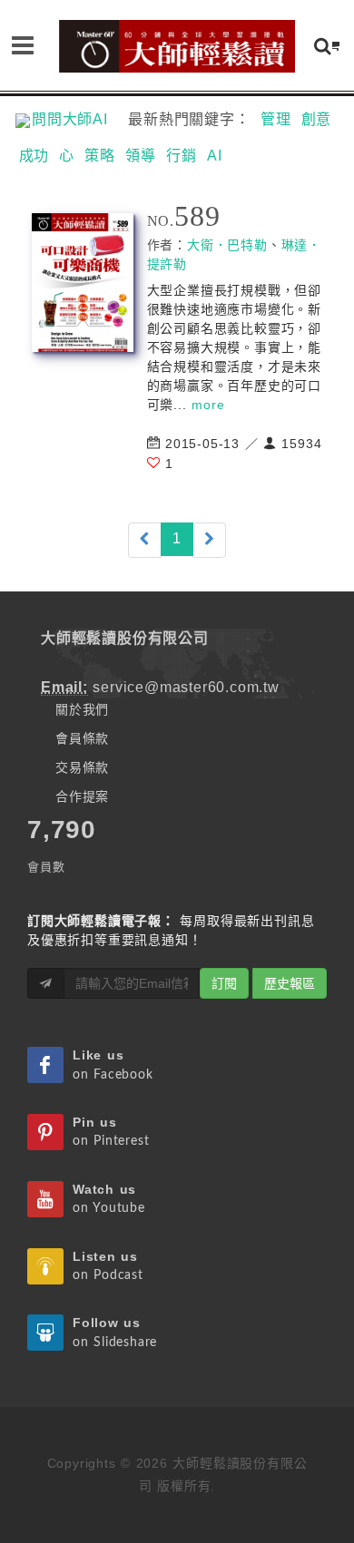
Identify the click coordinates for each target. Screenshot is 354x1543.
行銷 (181, 155)
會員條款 (82, 738)
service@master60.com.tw (186, 687)
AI (214, 155)
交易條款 (82, 767)
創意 (316, 119)
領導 (140, 155)
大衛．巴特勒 (227, 245)
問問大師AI (77, 119)
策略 (99, 155)
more (208, 404)
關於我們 (82, 709)
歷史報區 (289, 983)
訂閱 (224, 983)
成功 (34, 155)
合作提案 (82, 796)
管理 (276, 119)
